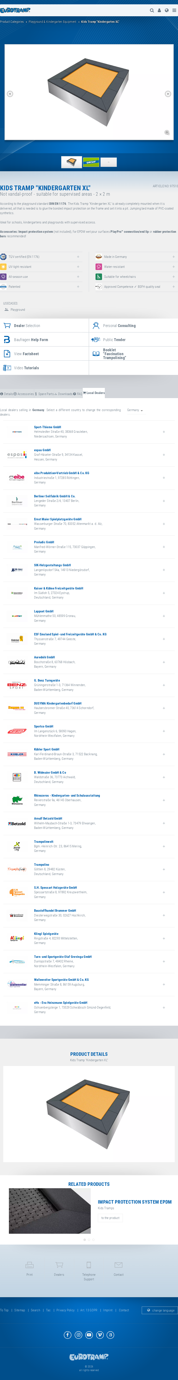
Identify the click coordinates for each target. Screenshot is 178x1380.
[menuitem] (159, 10)
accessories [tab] (25, 394)
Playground (17, 310)
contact (119, 1275)
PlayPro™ (116, 232)
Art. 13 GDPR (88, 1310)
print (29, 1275)
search (35, 1310)
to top (4, 1310)
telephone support (89, 1277)
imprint (107, 1310)
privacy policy (65, 1310)
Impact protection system (35, 232)
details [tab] (8, 394)
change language (163, 1310)
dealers (59, 1275)
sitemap (19, 1310)
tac (48, 1310)
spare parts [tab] (46, 394)
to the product (110, 1218)
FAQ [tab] (79, 394)
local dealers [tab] (95, 393)
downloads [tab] (65, 394)
